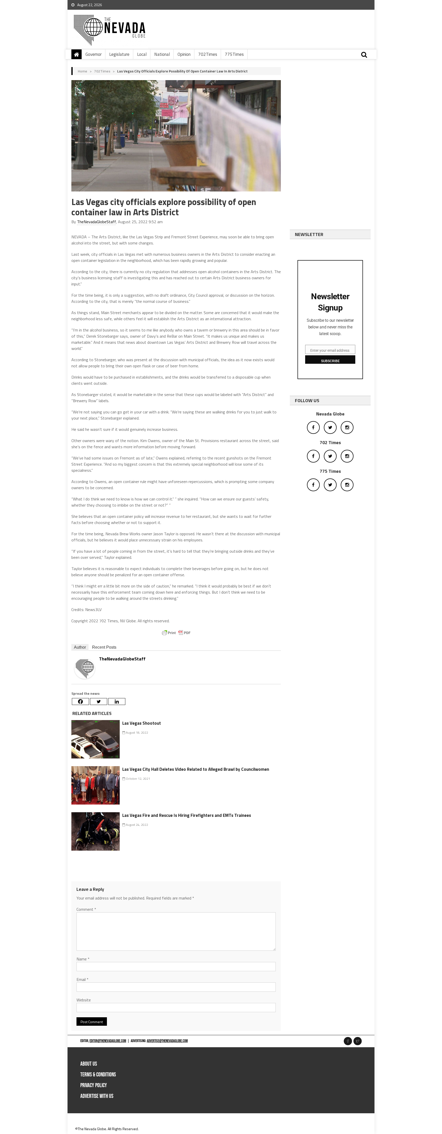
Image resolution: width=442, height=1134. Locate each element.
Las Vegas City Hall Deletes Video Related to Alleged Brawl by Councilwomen (195, 769)
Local (142, 54)
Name (83, 959)
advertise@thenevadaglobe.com (167, 1041)
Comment (86, 909)
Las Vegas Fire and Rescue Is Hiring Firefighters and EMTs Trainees (186, 815)
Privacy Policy (93, 1085)
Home (82, 71)
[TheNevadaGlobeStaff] (84, 668)
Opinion (184, 54)
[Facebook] (80, 701)
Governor (93, 54)
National (162, 54)
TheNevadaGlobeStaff (96, 222)
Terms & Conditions (98, 1074)
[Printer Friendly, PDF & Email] (176, 633)
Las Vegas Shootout (141, 723)
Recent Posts (104, 647)
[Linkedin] (116, 701)
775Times (234, 54)
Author (80, 647)
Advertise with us (96, 1096)
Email (82, 979)
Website (83, 1000)
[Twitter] (98, 701)
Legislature (119, 54)
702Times (207, 54)
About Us (88, 1064)
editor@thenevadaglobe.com (108, 1041)
